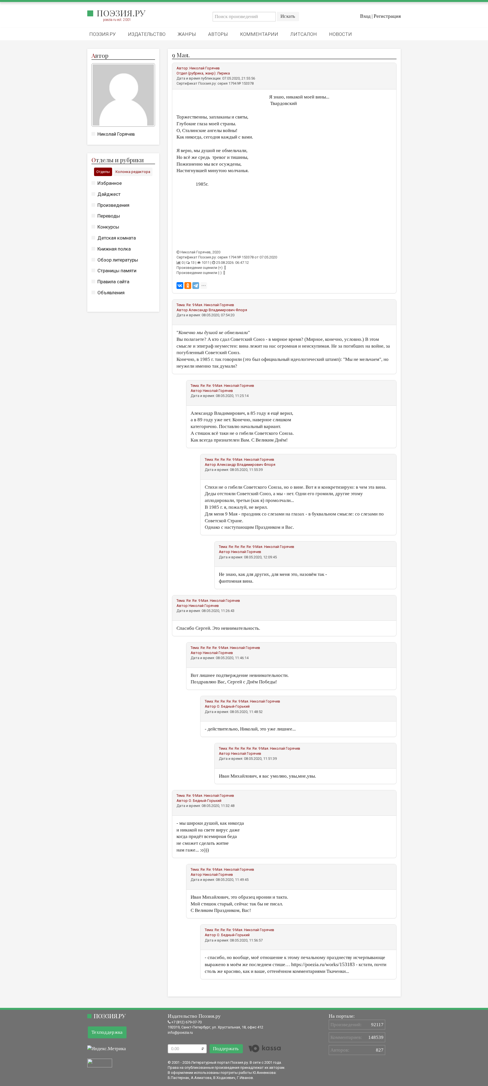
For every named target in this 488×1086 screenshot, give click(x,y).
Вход (365, 16)
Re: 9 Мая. (194, 305)
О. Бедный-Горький (233, 706)
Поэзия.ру (121, 13)
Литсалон (303, 34)
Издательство (146, 34)
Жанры (187, 34)
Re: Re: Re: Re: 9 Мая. (246, 547)
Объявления (111, 292)
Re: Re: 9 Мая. (212, 385)
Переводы (108, 216)
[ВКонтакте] (180, 285)
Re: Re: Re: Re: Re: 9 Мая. (249, 748)
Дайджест (109, 194)
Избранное (109, 183)
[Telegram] (195, 285)
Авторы (218, 34)
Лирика (223, 73)
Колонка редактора (133, 172)
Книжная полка (114, 249)
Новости (340, 34)
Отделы (103, 172)
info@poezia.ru (180, 1032)
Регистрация (387, 16)
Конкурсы (108, 227)
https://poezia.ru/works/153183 (323, 964)
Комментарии (259, 34)
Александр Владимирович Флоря (218, 310)
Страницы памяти (116, 270)
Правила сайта (113, 281)
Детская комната (116, 238)
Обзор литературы (117, 260)
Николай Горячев (116, 134)
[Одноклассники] (187, 285)
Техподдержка (107, 1032)
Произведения (113, 205)
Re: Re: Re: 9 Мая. (229, 459)
